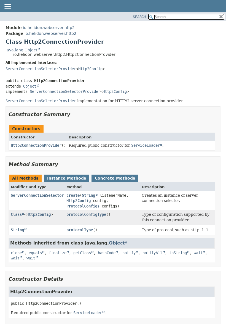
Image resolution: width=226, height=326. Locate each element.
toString (178, 253)
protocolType (79, 230)
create (73, 195)
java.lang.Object (21, 50)
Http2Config (90, 69)
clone (16, 253)
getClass (82, 253)
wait (198, 253)
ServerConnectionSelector (37, 195)
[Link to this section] (74, 114)
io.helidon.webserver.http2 (49, 27)
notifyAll (152, 253)
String (88, 195)
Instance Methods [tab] (66, 178)
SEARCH (139, 17)
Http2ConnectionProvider (36, 145)
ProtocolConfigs (82, 206)
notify (129, 253)
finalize (57, 253)
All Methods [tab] (25, 178)
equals (35, 253)
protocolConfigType (86, 214)
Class (16, 214)
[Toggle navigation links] (7, 6)
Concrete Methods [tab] (115, 178)
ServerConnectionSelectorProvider (41, 69)
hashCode (106, 253)
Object (29, 86)
